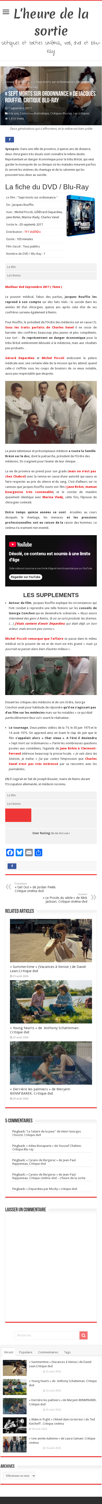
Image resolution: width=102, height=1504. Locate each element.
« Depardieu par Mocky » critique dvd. (52, 1189)
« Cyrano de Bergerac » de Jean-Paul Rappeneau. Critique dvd (44, 1161)
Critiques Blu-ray (61, 113)
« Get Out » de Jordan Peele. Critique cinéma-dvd (35, 887)
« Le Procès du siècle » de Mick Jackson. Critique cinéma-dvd (65, 898)
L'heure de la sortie (51, 22)
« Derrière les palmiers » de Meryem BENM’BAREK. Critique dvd (40, 1091)
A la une (24, 82)
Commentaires (48, 1352)
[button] (51, 412)
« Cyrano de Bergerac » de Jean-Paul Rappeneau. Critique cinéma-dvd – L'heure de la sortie (48, 1176)
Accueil (10, 82)
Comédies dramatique (34, 113)
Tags (67, 1352)
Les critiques (81, 113)
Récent (8, 1352)
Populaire (25, 1352)
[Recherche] (83, 1335)
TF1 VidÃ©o (32, 232)
